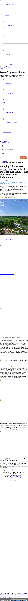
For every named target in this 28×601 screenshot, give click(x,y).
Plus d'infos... (22, 600)
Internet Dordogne (21, 596)
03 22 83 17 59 (10, 476)
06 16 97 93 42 (19, 476)
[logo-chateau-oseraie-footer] (9, 4)
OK (12, 600)
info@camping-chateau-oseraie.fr (14, 477)
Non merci (16, 600)
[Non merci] (26, 600)
